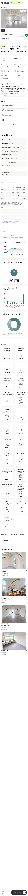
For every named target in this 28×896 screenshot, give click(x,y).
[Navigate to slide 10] (18, 27)
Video (8, 30)
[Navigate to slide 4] (12, 27)
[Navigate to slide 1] (9, 27)
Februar (18, 242)
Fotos (3, 30)
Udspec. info (5, 42)
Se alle (14, 124)
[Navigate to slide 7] (15, 27)
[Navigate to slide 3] (11, 27)
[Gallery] (14, 560)
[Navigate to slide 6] (14, 27)
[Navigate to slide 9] (17, 27)
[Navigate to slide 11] (19, 568)
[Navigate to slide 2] (10, 27)
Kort (13, 30)
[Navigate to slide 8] (16, 27)
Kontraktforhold (5, 38)
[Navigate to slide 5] (13, 27)
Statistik (11, 34)
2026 (6, 242)
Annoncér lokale (17, 3)
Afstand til (4, 34)
